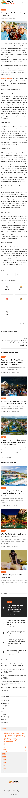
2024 (4, 757)
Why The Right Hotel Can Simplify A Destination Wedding (13, 535)
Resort (3, 714)
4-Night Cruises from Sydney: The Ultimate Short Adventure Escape (13, 402)
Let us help (14, 794)
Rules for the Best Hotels (9, 331)
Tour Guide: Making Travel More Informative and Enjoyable (16, 651)
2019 (3, 772)
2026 (4, 729)
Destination (4, 703)
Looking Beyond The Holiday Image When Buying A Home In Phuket (12, 493)
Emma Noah (6, 372)
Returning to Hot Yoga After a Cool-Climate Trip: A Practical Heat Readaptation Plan (12, 362)
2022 (4, 763)
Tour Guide (4, 717)
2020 (4, 769)
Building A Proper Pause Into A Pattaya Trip (12, 576)
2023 (4, 760)
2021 (3, 766)
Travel (3, 9)
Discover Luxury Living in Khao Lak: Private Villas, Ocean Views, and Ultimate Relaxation (13, 442)
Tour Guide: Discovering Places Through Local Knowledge (16, 632)
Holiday (3, 706)
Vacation (3, 722)
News (2, 711)
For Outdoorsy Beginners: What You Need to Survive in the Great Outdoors (14, 343)
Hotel (2, 708)
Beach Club (4, 700)
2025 (4, 754)
